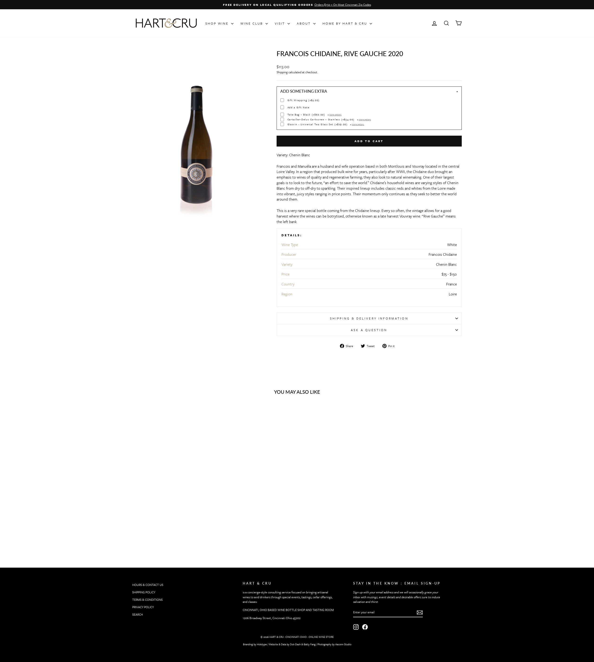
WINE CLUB (252, 23)
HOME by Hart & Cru (345, 23)
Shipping (282, 72)
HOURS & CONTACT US (147, 584)
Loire (453, 294)
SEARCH (137, 614)
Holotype (262, 644)
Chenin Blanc (446, 264)
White (452, 244)
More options (335, 114)
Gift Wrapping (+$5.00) (303, 100)
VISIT (280, 23)
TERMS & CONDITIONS (147, 599)
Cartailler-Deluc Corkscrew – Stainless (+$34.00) (329, 119)
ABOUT (304, 23)
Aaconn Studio (343, 644)
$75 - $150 (449, 274)
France (451, 284)
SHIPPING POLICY (143, 592)
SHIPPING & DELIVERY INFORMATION (369, 318)
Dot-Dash (295, 644)
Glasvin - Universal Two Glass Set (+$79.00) (325, 124)
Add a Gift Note (298, 107)
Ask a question (369, 330)
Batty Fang (310, 644)
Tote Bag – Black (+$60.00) (314, 114)
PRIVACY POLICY (143, 607)
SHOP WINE (217, 23)
